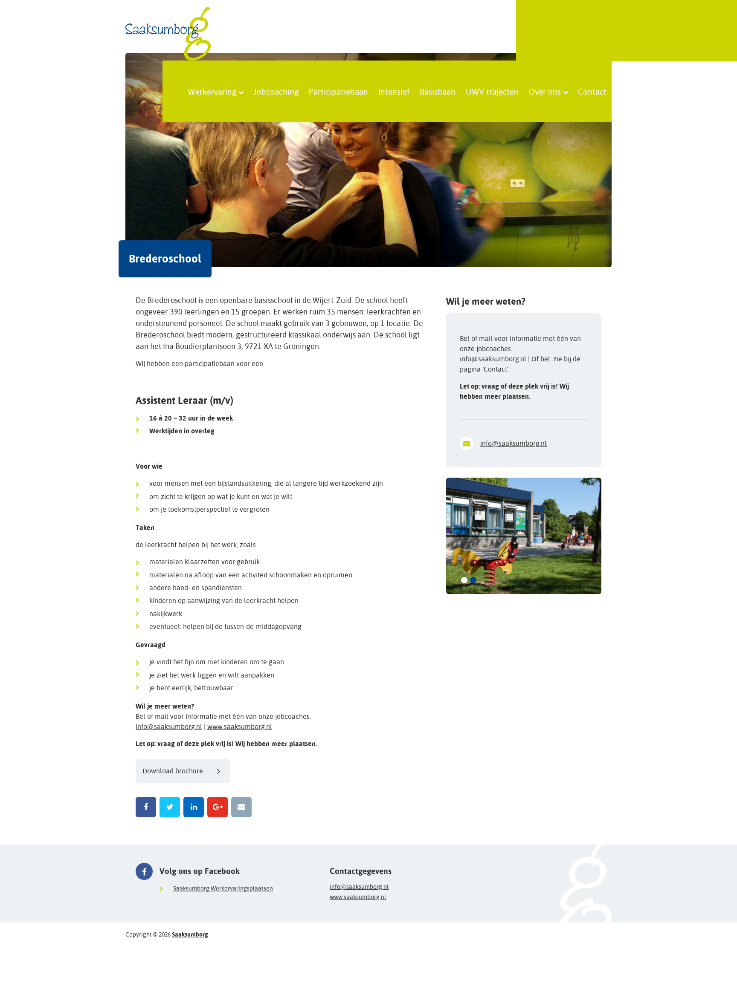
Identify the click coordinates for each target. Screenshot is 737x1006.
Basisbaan (438, 91)
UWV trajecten (492, 91)
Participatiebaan (338, 91)
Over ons (545, 91)
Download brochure (172, 771)
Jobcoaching (276, 91)
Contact (592, 91)
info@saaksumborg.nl (169, 727)
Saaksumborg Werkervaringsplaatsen (223, 888)
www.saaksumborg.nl (239, 727)
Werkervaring (212, 91)
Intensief (393, 91)
